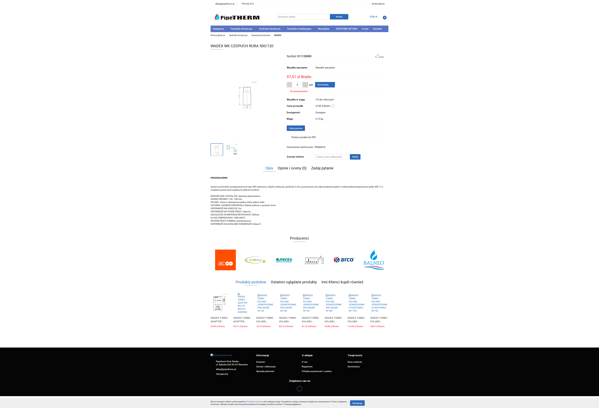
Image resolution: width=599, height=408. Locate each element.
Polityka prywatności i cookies (317, 371)
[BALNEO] (373, 260)
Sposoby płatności (265, 371)
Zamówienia (354, 366)
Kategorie (218, 28)
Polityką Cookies (254, 402)
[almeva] (314, 260)
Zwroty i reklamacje (266, 366)
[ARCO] (344, 260)
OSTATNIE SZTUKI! (346, 28)
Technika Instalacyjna (299, 28)
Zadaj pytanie (296, 128)
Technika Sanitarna (270, 28)
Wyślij (355, 157)
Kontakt (377, 28)
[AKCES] (285, 260)
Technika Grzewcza (241, 28)
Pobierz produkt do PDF (303, 137)
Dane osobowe (355, 362)
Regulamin (307, 366)
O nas (365, 28)
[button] (262, 355)
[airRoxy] (255, 260)
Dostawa (260, 362)
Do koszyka (323, 84)
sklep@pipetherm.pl (226, 369)
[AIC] (225, 260)
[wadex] (380, 56)
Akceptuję (357, 403)
